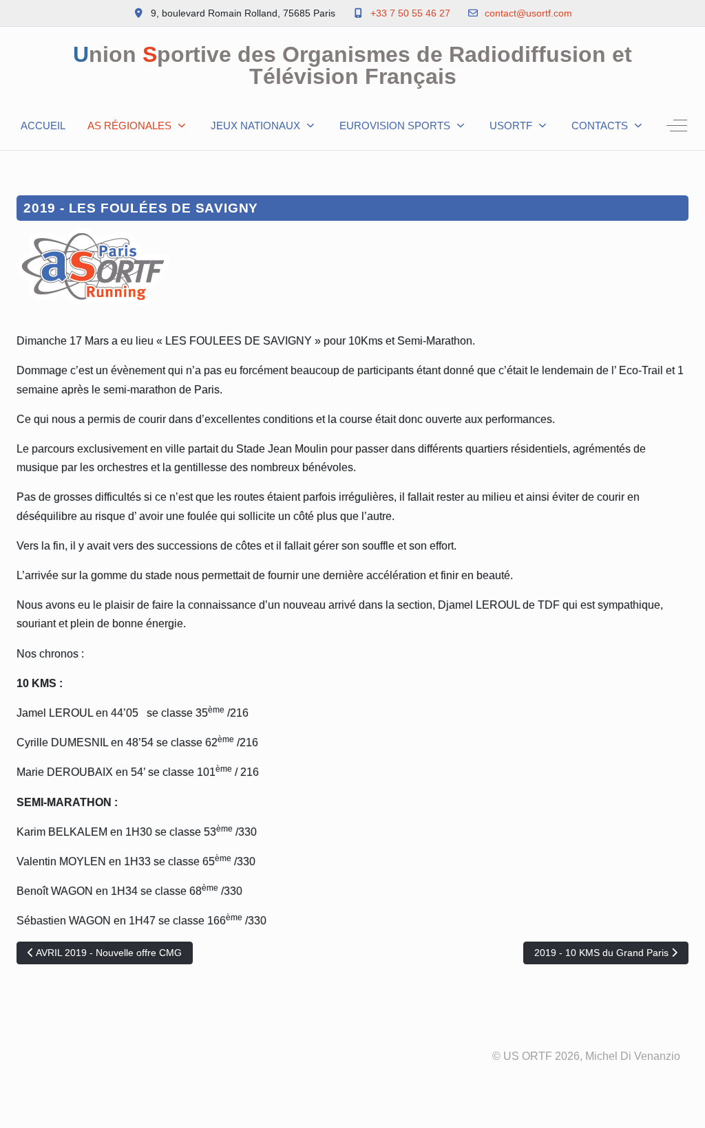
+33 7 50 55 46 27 (410, 13)
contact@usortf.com (528, 13)
